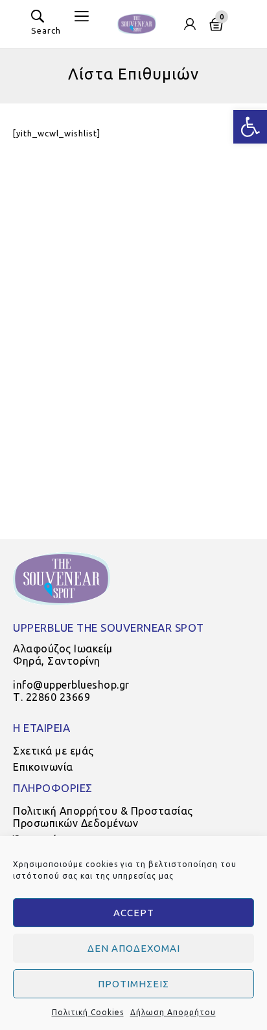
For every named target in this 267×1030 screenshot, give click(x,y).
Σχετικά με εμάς (53, 750)
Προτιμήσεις (133, 983)
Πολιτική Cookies (88, 1012)
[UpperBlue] (136, 22)
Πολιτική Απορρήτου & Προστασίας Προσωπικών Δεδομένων (103, 817)
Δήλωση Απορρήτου (173, 1012)
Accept (133, 912)
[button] (250, 127)
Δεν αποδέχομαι (133, 948)
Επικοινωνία (43, 767)
